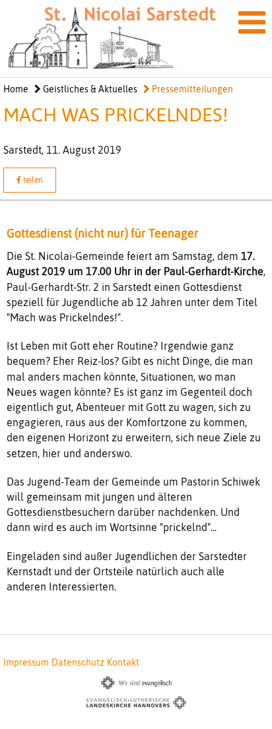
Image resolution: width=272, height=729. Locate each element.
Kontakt (123, 662)
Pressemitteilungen (191, 89)
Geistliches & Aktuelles (89, 89)
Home (15, 89)
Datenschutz (77, 662)
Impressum (26, 662)
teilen (32, 180)
